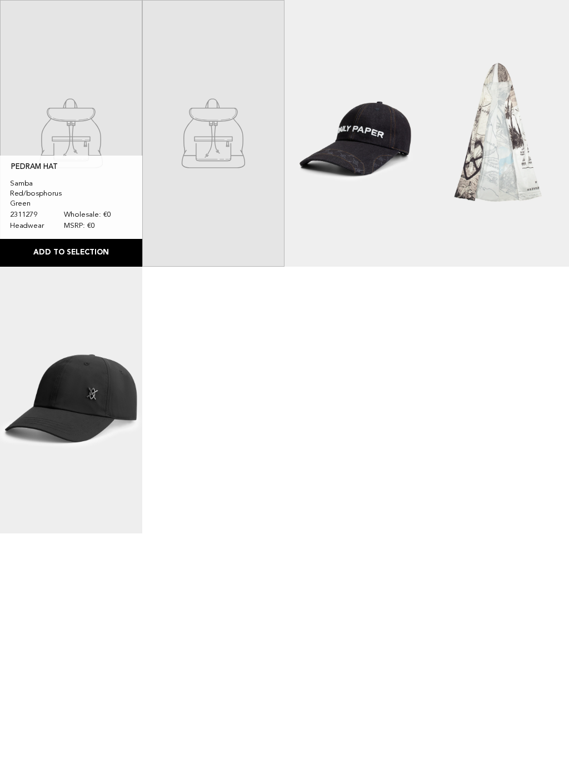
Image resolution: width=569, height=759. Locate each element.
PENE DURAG (176, 187)
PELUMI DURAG (464, 198)
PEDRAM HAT (34, 167)
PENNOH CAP (319, 198)
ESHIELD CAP (34, 464)
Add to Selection (71, 252)
